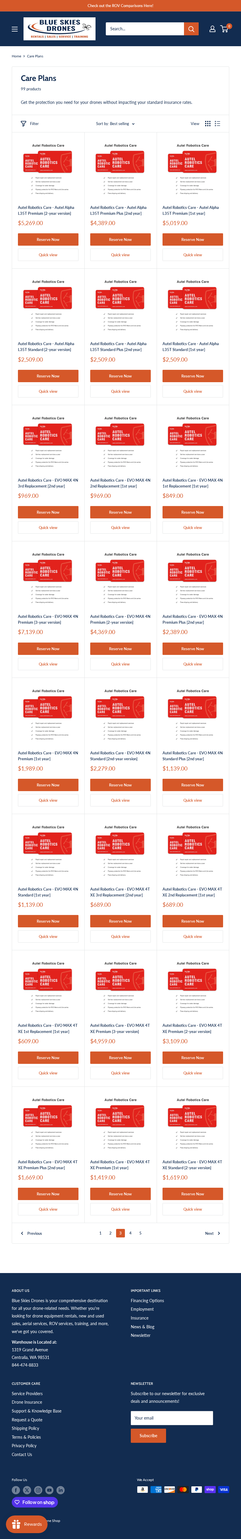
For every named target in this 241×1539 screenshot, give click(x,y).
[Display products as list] (217, 123)
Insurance (139, 1317)
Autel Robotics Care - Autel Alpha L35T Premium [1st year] (191, 210)
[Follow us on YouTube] (49, 1490)
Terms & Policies (26, 1437)
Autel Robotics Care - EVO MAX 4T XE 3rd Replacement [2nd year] (120, 892)
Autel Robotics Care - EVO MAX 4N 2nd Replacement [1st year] (120, 483)
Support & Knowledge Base (36, 1410)
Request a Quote (27, 1419)
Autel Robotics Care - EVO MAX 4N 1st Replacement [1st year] (193, 483)
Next (209, 1233)
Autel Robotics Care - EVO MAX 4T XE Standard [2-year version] (192, 1164)
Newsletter (140, 1335)
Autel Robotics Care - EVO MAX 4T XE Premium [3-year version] (120, 1028)
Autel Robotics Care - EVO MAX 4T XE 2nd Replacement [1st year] (192, 892)
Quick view (48, 254)
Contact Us (22, 1454)
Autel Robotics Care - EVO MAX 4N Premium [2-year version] (120, 619)
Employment (142, 1309)
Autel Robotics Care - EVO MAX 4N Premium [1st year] (48, 756)
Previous (34, 1233)
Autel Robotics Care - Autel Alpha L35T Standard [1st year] (191, 346)
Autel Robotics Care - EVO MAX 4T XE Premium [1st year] (120, 1164)
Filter (34, 123)
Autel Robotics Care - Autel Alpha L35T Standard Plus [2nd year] (118, 346)
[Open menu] (15, 29)
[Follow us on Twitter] (27, 1490)
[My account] (212, 29)
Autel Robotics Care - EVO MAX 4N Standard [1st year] (48, 892)
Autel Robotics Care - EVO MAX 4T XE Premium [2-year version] (192, 1028)
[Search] (191, 28)
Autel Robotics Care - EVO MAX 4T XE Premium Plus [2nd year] (48, 1164)
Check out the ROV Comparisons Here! (120, 5)
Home (16, 56)
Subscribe (148, 1435)
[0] (224, 28)
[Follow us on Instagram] (38, 1490)
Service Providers (27, 1393)
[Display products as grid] (207, 123)
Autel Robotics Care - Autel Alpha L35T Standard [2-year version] (46, 346)
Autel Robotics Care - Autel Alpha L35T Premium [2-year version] (46, 210)
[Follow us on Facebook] (16, 1490)
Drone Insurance (27, 1402)
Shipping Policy (25, 1428)
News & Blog (142, 1326)
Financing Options (147, 1300)
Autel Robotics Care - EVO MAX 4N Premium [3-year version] (48, 619)
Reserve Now (48, 239)
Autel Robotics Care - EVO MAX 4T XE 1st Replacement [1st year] (48, 1028)
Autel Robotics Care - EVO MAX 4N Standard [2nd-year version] (120, 756)
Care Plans (35, 56)
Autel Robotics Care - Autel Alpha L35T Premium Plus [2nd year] (118, 210)
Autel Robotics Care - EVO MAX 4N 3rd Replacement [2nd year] (48, 483)
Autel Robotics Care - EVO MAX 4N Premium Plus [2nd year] (193, 619)
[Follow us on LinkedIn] (60, 1490)
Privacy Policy (24, 1445)
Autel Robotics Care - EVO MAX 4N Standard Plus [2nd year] (193, 756)
